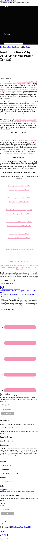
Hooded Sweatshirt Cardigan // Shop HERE (19, 249)
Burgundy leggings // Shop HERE (19, 214)
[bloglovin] (4, 490)
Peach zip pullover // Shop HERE (19, 186)
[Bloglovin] (5, 535)
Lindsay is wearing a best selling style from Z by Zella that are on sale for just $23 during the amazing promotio (18, 121)
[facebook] (3, 490)
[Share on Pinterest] (3, 287)
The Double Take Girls (7, 47)
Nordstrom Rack (7, 289)
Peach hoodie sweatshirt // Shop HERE (19, 210)
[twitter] (1, 490)
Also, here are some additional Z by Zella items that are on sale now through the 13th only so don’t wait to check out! (19, 267)
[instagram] (2, 490)
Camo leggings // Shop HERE (19, 190)
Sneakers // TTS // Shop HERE (19, 238)
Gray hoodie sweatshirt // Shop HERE (19, 222)
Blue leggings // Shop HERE (19, 234)
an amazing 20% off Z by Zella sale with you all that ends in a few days (18, 83)
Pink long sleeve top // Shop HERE (19, 226)
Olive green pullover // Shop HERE (19, 198)
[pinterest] (6, 490)
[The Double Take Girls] (8, 1)
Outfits (28, 47)
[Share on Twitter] (1, 287)
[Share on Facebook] (0, 287)
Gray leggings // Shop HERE (19, 202)
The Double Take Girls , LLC (21, 527)
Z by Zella (17, 289)
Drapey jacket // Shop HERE (19, 261)
